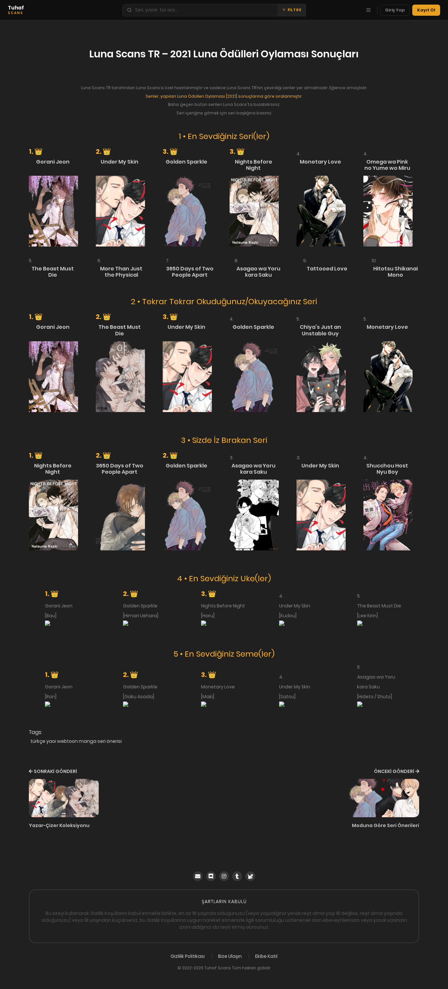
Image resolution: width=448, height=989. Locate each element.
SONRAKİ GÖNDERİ (55, 771)
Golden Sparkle (186, 162)
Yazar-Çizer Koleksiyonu (59, 825)
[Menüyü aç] (368, 10)
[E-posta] (198, 876)
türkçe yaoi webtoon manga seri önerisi (76, 741)
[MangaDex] (250, 876)
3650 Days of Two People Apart (190, 272)
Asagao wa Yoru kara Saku (258, 272)
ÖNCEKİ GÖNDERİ (394, 771)
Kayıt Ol (426, 10)
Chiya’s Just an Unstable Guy (320, 330)
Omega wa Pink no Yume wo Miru (387, 165)
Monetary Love (320, 162)
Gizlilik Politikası (188, 956)
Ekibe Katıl (266, 956)
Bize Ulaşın (230, 956)
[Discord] (211, 876)
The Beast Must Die (52, 272)
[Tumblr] (237, 876)
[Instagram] (224, 876)
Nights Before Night (253, 165)
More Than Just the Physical (121, 272)
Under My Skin (119, 162)
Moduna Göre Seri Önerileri (385, 825)
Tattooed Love (327, 268)
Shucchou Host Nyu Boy (387, 469)
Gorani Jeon (53, 162)
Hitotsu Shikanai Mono (395, 272)
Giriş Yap (395, 10)
